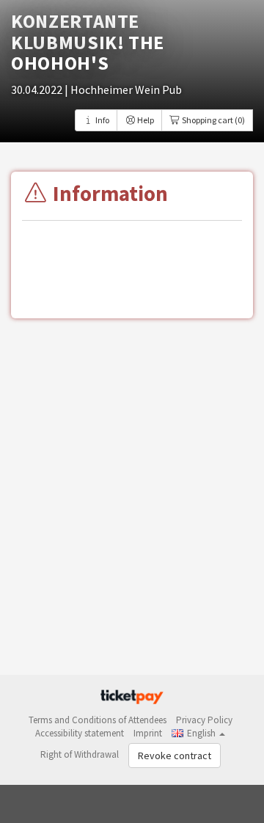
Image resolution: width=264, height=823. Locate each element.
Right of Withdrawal (79, 754)
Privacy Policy (204, 720)
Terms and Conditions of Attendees (97, 720)
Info (101, 119)
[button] (198, 733)
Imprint (147, 733)
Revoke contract (174, 755)
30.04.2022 (38, 89)
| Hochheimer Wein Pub (123, 89)
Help (145, 119)
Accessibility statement (79, 733)
